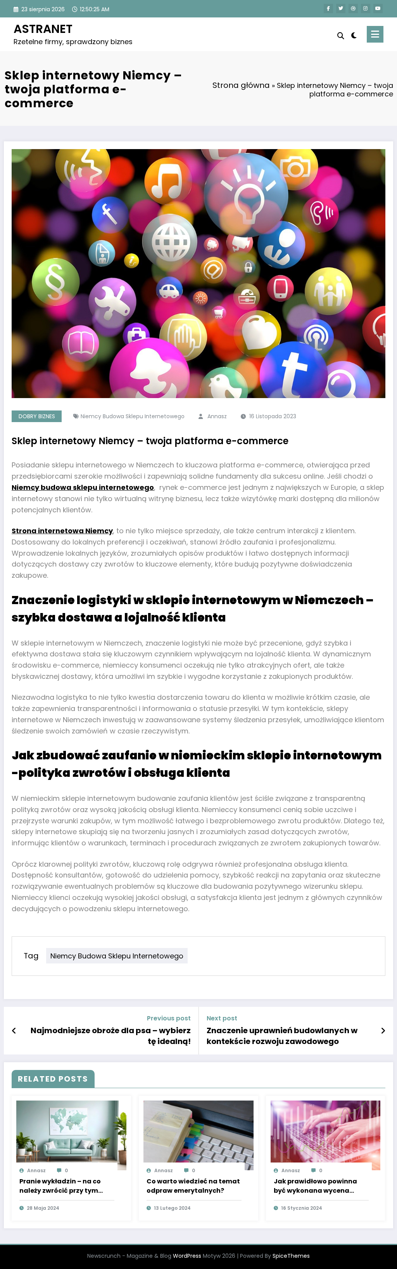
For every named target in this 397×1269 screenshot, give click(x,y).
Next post (222, 1018)
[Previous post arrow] (14, 1031)
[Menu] (375, 34)
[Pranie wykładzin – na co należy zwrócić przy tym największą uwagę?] (71, 1135)
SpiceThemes (291, 1256)
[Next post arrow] (383, 1031)
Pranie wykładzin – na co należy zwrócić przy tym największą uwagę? (60, 1186)
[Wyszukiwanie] (340, 35)
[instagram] (365, 8)
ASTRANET (43, 29)
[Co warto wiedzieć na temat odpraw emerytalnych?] (198, 1135)
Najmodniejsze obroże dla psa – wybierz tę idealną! (111, 1036)
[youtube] (378, 8)
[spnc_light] (354, 34)
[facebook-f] (328, 8)
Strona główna (241, 85)
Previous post (169, 1018)
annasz (217, 416)
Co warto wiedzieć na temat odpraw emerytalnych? (193, 1186)
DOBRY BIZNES (37, 416)
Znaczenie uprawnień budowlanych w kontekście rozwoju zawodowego (282, 1036)
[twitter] (340, 8)
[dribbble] (353, 8)
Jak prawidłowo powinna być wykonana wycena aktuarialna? (315, 1186)
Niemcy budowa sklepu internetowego (133, 416)
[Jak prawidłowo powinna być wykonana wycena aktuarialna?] (326, 1135)
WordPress (187, 1256)
